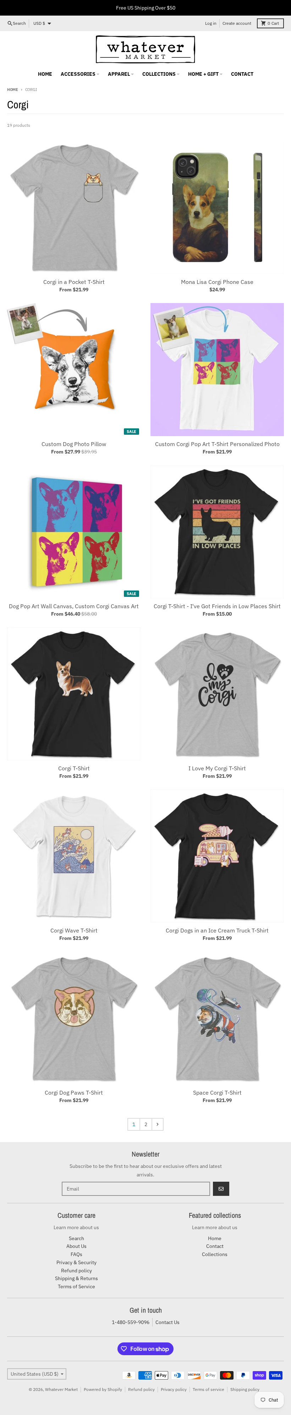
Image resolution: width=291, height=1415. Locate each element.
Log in (210, 23)
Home (12, 89)
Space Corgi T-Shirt (217, 1092)
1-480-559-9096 (130, 1322)
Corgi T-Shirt (74, 768)
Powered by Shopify (103, 1389)
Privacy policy (174, 1389)
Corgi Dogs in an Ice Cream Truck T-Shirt (217, 930)
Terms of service (208, 1389)
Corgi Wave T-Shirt (74, 930)
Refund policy (141, 1389)
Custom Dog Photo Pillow (74, 443)
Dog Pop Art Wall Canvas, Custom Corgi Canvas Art (74, 606)
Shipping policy (244, 1389)
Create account (237, 23)
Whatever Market (61, 1389)
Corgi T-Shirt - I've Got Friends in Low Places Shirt (217, 606)
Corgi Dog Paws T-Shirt (74, 1092)
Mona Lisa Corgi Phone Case (217, 281)
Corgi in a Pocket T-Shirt (74, 281)
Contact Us (167, 1322)
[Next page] (157, 1124)
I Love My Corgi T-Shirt (217, 768)
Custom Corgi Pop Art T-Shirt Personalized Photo (217, 443)
